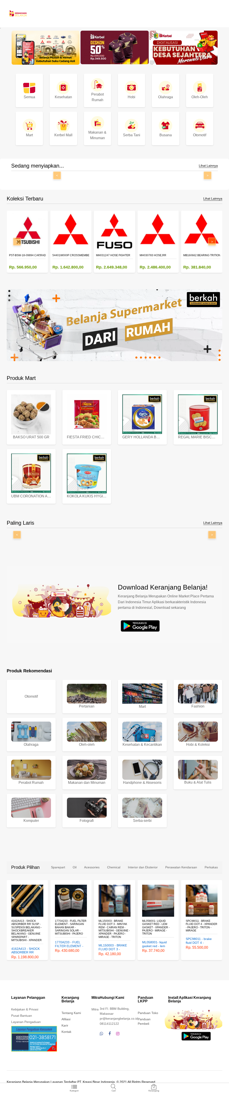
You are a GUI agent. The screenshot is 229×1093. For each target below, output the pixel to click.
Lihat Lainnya (208, 165)
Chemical (113, 867)
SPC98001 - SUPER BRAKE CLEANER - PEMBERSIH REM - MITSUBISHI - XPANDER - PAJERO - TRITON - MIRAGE (201, 929)
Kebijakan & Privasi (24, 1009)
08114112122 (109, 1023)
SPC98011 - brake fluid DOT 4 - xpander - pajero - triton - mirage (158, 925)
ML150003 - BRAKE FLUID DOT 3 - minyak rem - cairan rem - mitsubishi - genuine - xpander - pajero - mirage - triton (70, 929)
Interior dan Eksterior (143, 867)
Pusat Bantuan (21, 1015)
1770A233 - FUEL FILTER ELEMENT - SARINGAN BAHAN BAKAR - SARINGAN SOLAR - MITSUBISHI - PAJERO (27, 927)
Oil (74, 867)
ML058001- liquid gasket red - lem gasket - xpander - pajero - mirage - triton (112, 927)
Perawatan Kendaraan (181, 867)
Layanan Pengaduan (26, 1022)
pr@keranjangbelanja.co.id (119, 1018)
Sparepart (58, 867)
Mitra (95, 1009)
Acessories (92, 867)
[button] (112, 355)
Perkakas (211, 867)
